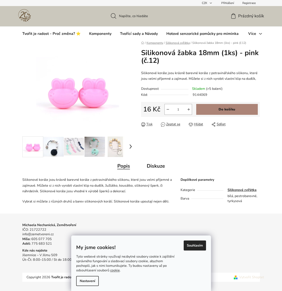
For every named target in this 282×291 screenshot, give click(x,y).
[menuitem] (51, 34)
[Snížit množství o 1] (168, 109)
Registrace (249, 3)
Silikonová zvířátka (242, 190)
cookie (115, 270)
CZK (205, 3)
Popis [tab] (123, 166)
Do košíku (227, 109)
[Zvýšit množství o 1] (189, 109)
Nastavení (87, 281)
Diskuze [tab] (156, 166)
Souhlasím (195, 245)
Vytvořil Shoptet (251, 277)
